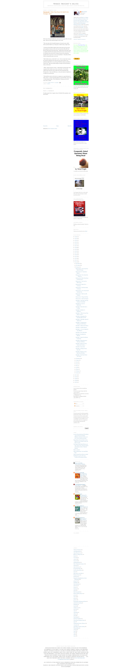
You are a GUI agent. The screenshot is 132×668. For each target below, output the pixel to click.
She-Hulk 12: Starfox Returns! (81, 327)
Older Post (70, 126)
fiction (75, 571)
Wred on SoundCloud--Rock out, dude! (81, 454)
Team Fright (76, 617)
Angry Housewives (77, 553)
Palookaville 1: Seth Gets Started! (82, 298)
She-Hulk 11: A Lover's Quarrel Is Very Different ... (82, 330)
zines (74, 636)
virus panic (76, 625)
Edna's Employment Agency (81, 18)
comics (48, 83)
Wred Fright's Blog (66, 4)
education (75, 565)
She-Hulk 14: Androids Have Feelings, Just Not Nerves (81, 323)
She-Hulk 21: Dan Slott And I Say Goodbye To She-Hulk (82, 301)
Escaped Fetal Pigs (77, 568)
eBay (86, 231)
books (75, 556)
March (77, 369)
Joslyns (75, 587)
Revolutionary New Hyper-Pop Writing (83, 496)
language (75, 588)
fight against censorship (78, 573)
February (78, 371)
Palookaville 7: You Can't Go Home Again (81, 282)
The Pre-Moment (78, 485)
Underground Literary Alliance (79, 623)
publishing (76, 604)
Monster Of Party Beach (78, 593)
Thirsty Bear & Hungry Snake (79, 620)
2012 (76, 261)
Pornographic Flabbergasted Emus (80, 601)
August (77, 360)
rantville (75, 606)
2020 (76, 247)
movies (75, 595)
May (77, 365)
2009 (76, 378)
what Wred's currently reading (79, 626)
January (77, 372)
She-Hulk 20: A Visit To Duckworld (80, 304)
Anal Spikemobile (77, 551)
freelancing (76, 576)
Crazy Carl (76, 560)
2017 (76, 253)
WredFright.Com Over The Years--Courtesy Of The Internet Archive (80, 456)
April (77, 367)
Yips (74, 632)
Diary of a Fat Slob (78, 463)
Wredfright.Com (82, 34)
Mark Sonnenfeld (77, 592)
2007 (76, 382)
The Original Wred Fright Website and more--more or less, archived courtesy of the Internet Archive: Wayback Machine (81, 446)
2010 (76, 376)
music (75, 596)
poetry (75, 598)
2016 (76, 254)
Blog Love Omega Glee (78, 554)
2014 (76, 258)
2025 (76, 238)
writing (75, 629)
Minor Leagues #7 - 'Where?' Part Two (83, 519)
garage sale (76, 581)
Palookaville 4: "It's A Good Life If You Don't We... (82, 291)
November (78, 265)
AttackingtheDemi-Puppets (80, 484)
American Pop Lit (78, 494)
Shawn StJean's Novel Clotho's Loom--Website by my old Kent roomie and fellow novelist (81, 441)
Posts (76, 403)
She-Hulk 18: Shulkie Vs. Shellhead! (80, 310)
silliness (75, 614)
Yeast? (75, 631)
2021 (76, 245)
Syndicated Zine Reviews (80, 517)
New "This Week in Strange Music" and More (83, 475)
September (78, 358)
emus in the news (77, 567)
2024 (76, 240)
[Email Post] (60, 82)
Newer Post (45, 126)
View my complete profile (80, 39)
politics (75, 599)
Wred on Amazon (77, 449)
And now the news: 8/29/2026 (80, 464)
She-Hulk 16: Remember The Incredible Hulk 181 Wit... (81, 317)
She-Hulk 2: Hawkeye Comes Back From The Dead (81, 352)
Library (82, 26)
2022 (76, 244)
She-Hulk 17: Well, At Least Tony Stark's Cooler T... (82, 313)
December (78, 263)
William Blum (76, 628)
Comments (77, 406)
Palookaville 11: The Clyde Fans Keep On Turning (82, 269)
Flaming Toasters (77, 574)
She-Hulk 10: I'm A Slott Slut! (81, 332)
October (77, 267)
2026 (76, 236)
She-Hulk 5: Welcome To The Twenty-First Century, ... (81, 344)
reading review (76, 607)
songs (75, 615)
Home (57, 126)
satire (75, 610)
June (77, 363)
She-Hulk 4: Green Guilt (80, 346)
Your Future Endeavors (79, 505)
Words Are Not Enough (79, 472)
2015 (76, 256)
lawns (75, 590)
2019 (76, 249)
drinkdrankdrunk (77, 562)
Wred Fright (84, 11)
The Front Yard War (77, 618)
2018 (76, 251)
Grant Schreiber (76, 584)
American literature (77, 549)
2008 (76, 380)
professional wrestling (78, 602)
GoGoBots (75, 582)
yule (74, 634)
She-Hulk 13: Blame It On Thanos (82, 325)
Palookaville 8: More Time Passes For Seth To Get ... (82, 278)
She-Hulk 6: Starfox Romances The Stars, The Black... (81, 341)
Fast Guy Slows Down (78, 570)
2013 (76, 260)
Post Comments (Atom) (52, 128)
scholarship (76, 612)
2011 (76, 375)
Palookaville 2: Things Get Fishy (82, 297)
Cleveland (75, 557)
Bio (82, 27)
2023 (76, 242)
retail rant (75, 609)
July (77, 362)
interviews (75, 585)
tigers (75, 621)
